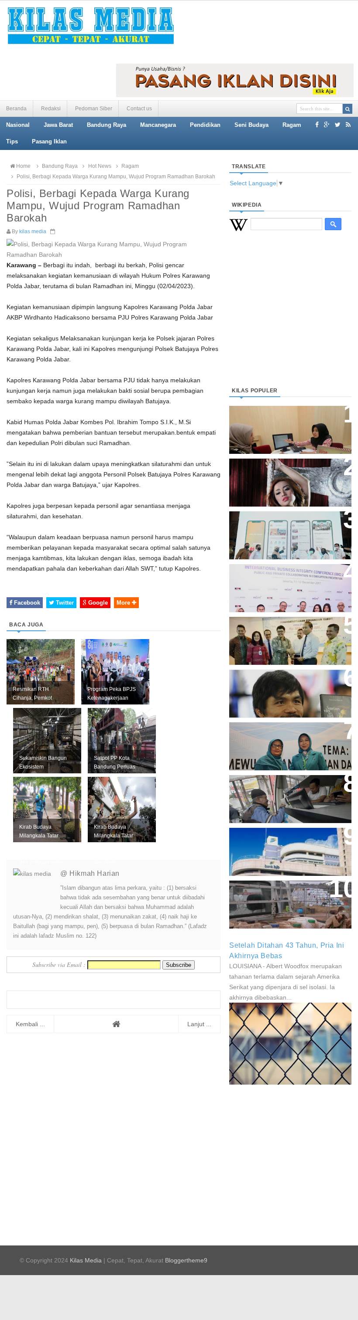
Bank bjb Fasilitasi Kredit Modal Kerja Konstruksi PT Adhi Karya (282, 636)
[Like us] (316, 124)
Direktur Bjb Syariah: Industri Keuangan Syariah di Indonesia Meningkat (290, 425)
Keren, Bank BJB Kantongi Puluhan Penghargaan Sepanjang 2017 (282, 583)
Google (97, 602)
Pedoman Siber (93, 108)
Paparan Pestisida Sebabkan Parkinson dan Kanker (285, 895)
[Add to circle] (326, 124)
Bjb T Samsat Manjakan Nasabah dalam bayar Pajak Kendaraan (284, 794)
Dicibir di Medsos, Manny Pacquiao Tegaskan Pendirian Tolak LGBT (286, 689)
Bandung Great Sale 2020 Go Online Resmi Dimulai (285, 526)
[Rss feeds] (348, 124)
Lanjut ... (199, 1024)
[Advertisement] (290, 319)
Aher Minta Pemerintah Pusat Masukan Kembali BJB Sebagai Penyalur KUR (289, 847)
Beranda (16, 108)
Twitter (64, 602)
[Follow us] (337, 124)
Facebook (26, 602)
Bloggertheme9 (186, 1260)
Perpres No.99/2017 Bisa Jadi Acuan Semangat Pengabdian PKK (286, 742)
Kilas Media (86, 1260)
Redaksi (51, 108)
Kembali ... (30, 1024)
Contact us (139, 108)
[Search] (347, 109)
